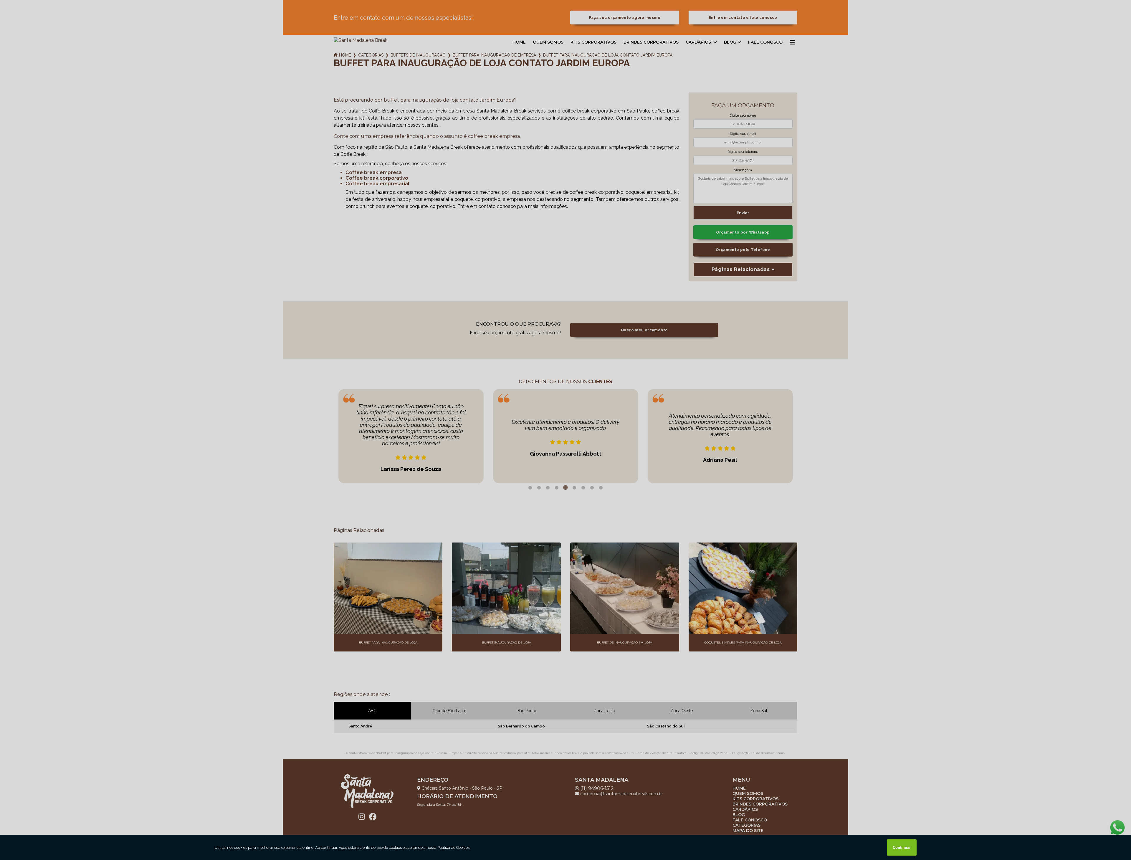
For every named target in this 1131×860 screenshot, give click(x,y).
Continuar (902, 847)
